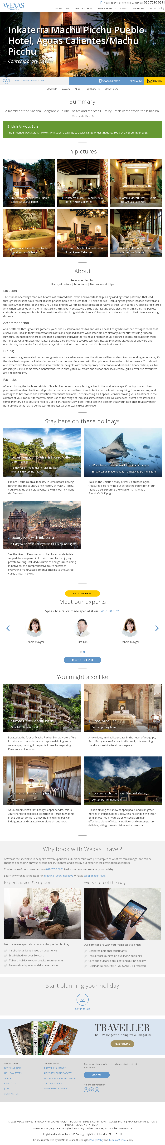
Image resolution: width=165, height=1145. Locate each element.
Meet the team (82, 659)
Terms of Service (118, 1139)
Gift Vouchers (53, 1083)
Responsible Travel (56, 1088)
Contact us (11, 1093)
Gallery (66, 88)
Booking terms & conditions (88, 1121)
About (78, 88)
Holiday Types (13, 1073)
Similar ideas (111, 88)
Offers (8, 1078)
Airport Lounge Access (58, 1073)
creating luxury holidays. (59, 875)
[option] (82, 630)
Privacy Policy (96, 1139)
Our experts (93, 88)
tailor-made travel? (95, 875)
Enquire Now (82, 593)
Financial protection (142, 1121)
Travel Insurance (55, 1068)
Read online (122, 1043)
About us (10, 1083)
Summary (52, 88)
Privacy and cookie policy (51, 1121)
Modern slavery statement (82, 1124)
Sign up (97, 1074)
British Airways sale (24, 132)
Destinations (12, 1068)
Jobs (6, 1088)
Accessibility (117, 1121)
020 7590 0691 (109, 611)
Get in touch (82, 1009)
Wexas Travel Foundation (60, 1078)
